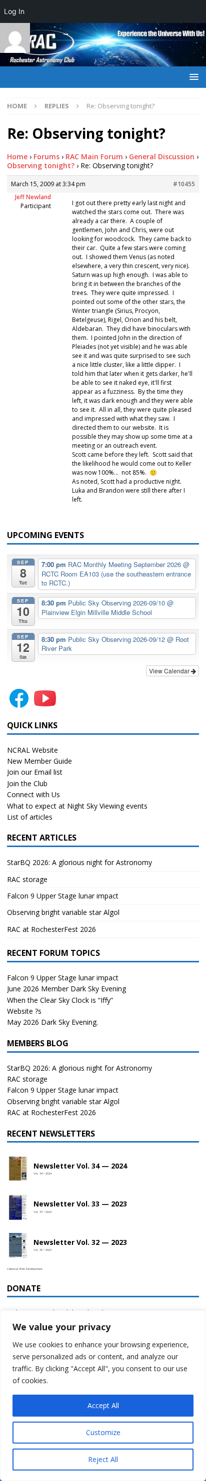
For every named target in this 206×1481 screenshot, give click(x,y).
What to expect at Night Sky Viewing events (77, 806)
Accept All (103, 1405)
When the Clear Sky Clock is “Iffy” (60, 1000)
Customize (103, 1432)
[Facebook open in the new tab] (19, 704)
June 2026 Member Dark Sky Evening (66, 988)
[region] (103, 1395)
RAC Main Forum (94, 156)
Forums (47, 156)
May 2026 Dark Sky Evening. (52, 1022)
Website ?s (24, 1011)
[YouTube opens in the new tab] (45, 704)
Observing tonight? (40, 165)
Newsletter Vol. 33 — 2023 (80, 1204)
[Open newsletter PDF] (18, 1169)
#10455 (184, 184)
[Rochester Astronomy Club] (103, 60)
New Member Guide (39, 761)
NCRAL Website (32, 750)
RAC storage (27, 879)
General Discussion (161, 156)
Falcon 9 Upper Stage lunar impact (62, 895)
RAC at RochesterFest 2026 (51, 929)
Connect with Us (33, 794)
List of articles (29, 817)
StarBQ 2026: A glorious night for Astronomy (79, 862)
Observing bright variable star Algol (63, 912)
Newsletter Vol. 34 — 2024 (80, 1166)
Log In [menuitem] (14, 11)
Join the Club (27, 783)
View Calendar (170, 670)
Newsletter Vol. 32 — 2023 (80, 1242)
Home (17, 156)
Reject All (103, 1459)
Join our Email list (34, 772)
